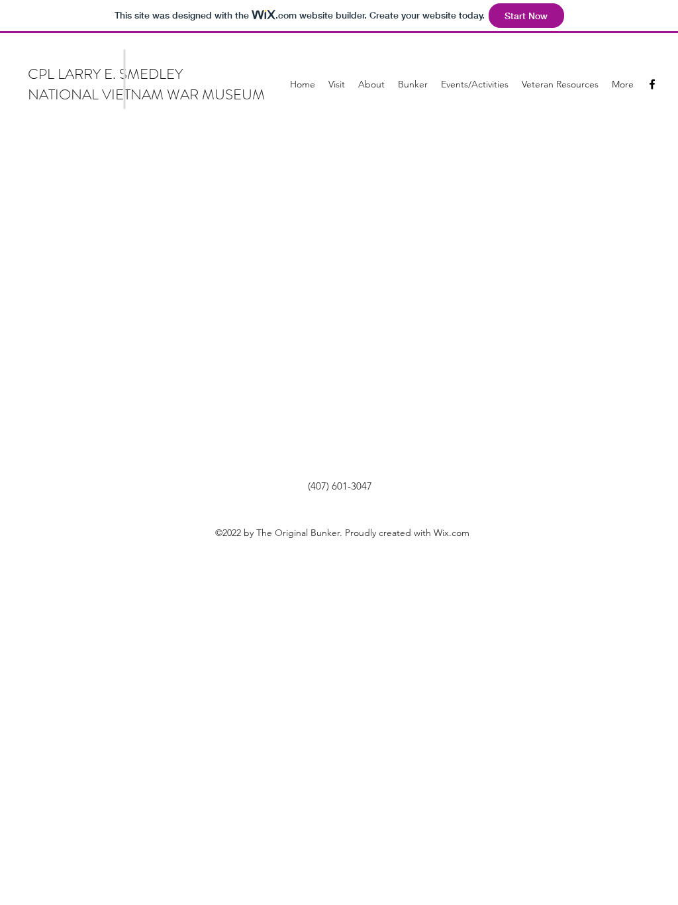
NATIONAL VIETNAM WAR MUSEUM (146, 94)
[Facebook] (652, 84)
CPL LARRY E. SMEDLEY (105, 74)
